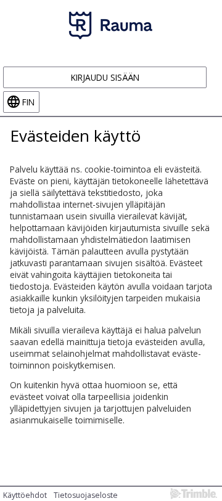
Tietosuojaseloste (86, 495)
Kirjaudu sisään (105, 77)
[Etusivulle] (111, 25)
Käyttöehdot (25, 495)
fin (28, 102)
